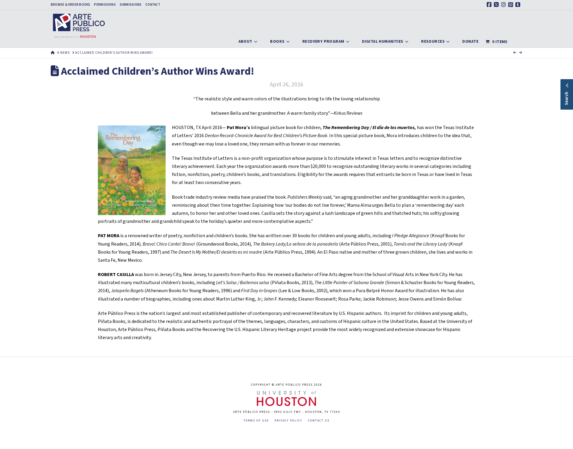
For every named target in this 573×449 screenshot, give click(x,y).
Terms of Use (256, 421)
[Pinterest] (511, 5)
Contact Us (318, 421)
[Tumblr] (518, 5)
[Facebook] (490, 5)
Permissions (104, 5)
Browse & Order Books (70, 5)
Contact (152, 5)
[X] (497, 5)
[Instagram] (504, 5)
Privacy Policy (288, 421)
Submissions (130, 5)
